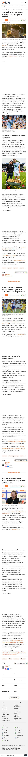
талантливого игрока (9, 255)
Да (25, 755)
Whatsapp (6, 740)
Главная (3, 9)
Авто (15, 674)
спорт (4, 268)
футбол (15, 268)
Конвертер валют (6, 720)
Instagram (6, 735)
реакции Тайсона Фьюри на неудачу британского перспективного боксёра (14, 652)
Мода (15, 691)
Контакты (4, 709)
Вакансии (4, 707)
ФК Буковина (24, 658)
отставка (16, 658)
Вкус (3, 679)
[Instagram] (6, 466)
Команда (4, 716)
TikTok (18, 727)
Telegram (6, 730)
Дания (9, 268)
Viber (5, 732)
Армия (16, 6)
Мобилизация (5, 691)
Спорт (9, 9)
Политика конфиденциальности (19, 709)
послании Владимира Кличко (17, 441)
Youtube (6, 727)
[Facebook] (8, 466)
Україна (5, 6)
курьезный (5, 45)
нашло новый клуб (19, 260)
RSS (18, 738)
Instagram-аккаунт (13, 56)
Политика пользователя (17, 705)
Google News (20, 730)
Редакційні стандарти (16, 715)
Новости (11, 6)
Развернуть (14, 697)
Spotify (18, 732)
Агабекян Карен (7, 463)
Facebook (6, 738)
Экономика (23, 6)
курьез (21, 268)
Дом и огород (17, 679)
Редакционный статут (17, 712)
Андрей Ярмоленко (13, 456)
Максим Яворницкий (8, 275)
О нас (3, 705)
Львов (15, 685)
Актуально (4, 674)
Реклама (4, 711)
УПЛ (21, 456)
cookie (12, 755)
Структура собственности (5, 713)
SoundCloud (20, 735)
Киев (3, 685)
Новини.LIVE (21, 334)
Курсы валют (5, 718)
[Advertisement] (14, 77)
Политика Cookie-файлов (18, 719)
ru (21, 2)
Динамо (4, 456)
